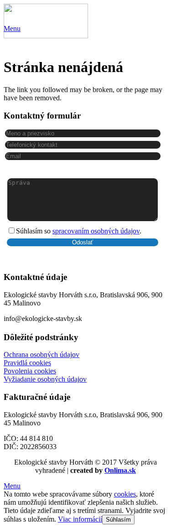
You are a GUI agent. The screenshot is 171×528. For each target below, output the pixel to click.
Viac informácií (80, 519)
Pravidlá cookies (27, 363)
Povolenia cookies (30, 371)
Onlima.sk (120, 470)
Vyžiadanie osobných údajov (45, 379)
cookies (125, 494)
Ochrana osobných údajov (41, 354)
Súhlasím (118, 519)
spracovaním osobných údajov (96, 231)
